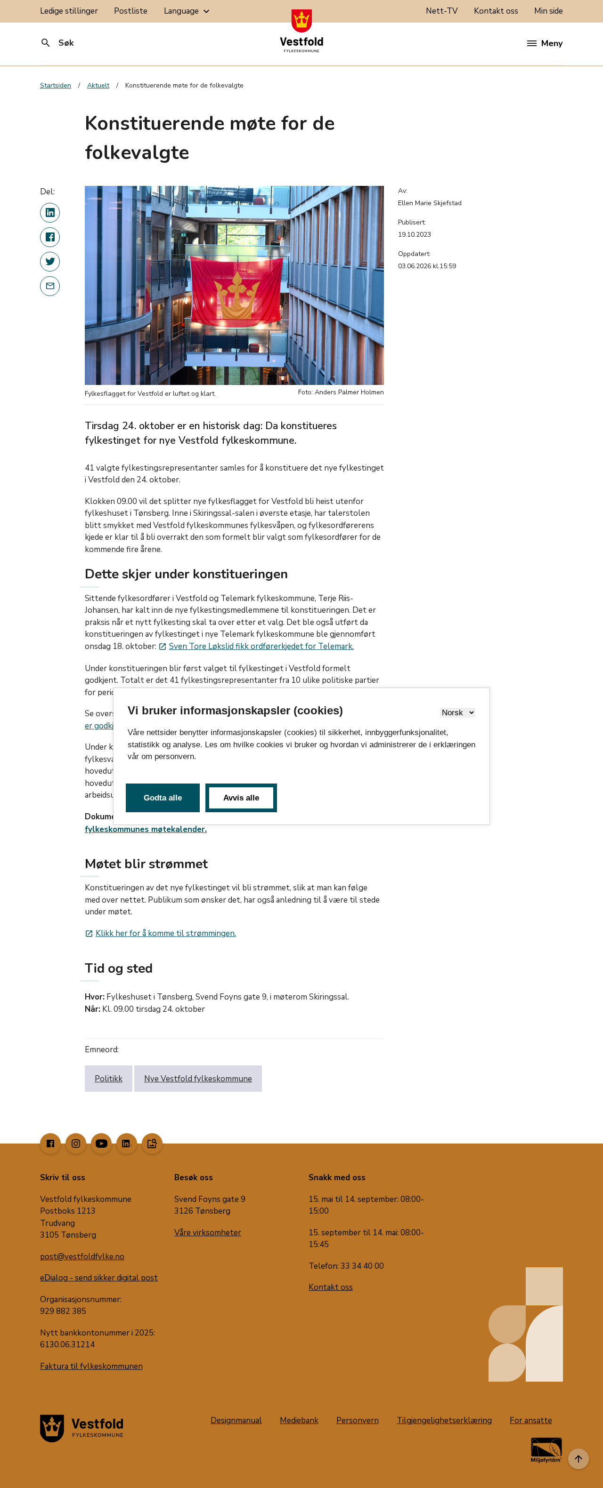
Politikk (108, 1078)
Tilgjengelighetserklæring (444, 1420)
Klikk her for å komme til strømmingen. (160, 933)
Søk (56, 42)
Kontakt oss (496, 11)
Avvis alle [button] (241, 797)
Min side (548, 11)
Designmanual (236, 1420)
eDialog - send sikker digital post (99, 1277)
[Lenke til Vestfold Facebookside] (50, 1143)
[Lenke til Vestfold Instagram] (75, 1143)
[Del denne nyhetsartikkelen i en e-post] (50, 286)
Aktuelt (98, 85)
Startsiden (55, 85)
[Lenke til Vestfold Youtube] (101, 1143)
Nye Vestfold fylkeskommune (198, 1078)
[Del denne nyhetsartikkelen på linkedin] (50, 213)
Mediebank (299, 1420)
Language (188, 11)
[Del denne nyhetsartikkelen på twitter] (50, 262)
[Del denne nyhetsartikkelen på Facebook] (50, 237)
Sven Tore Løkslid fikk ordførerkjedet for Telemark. (256, 646)
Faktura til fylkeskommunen (91, 1366)
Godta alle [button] (163, 797)
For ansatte (531, 1420)
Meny (551, 43)
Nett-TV (442, 11)
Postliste (130, 11)
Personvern (357, 1420)
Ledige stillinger (69, 11)
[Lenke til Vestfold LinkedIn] (126, 1143)
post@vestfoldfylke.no (82, 1256)
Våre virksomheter (207, 1232)
